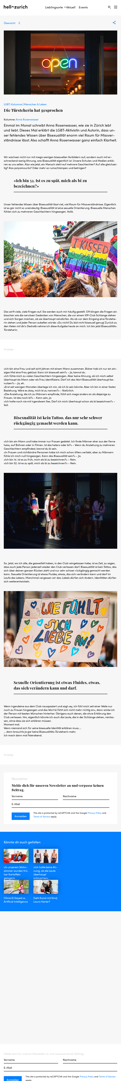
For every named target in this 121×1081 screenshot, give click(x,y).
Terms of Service (41, 816)
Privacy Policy (94, 812)
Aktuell (70, 7)
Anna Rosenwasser (27, 119)
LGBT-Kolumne (13, 104)
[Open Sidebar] (115, 7)
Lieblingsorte (54, 7)
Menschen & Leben (35, 104)
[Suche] (109, 7)
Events (83, 7)
